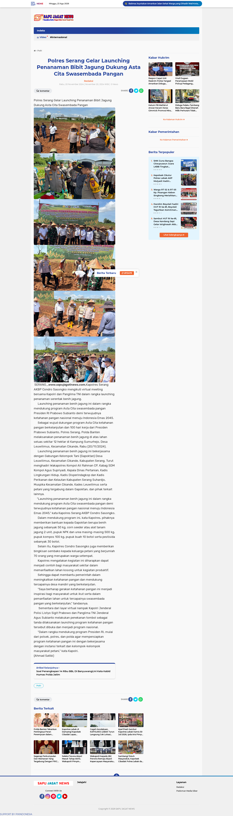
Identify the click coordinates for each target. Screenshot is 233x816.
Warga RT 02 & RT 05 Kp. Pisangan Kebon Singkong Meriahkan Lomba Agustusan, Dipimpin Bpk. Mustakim (165, 192)
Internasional (59, 37)
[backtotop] (116, 776)
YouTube (67, 800)
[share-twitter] (136, 90)
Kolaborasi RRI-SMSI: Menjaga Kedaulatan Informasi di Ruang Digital (161, 3)
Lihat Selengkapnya (173, 235)
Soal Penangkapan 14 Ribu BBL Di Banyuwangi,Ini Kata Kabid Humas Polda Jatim (73, 673)
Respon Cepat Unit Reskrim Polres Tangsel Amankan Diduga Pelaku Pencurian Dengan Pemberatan (160, 81)
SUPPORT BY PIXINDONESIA (16, 814)
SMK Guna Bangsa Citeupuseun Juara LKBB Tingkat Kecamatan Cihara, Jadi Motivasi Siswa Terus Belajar (164, 163)
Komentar (44, 91)
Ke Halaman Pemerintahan (173, 140)
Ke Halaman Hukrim (173, 119)
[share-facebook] (131, 90)
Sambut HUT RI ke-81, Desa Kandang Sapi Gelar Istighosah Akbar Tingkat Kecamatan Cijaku (166, 221)
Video (43, 37)
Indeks (41, 30)
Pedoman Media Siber (186, 791)
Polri (38, 685)
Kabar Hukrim (159, 57)
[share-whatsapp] (141, 90)
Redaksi (180, 787)
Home (40, 3)
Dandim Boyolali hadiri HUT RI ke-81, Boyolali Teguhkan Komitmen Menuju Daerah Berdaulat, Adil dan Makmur (166, 207)
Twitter (61, 800)
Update (127, 273)
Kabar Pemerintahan (164, 132)
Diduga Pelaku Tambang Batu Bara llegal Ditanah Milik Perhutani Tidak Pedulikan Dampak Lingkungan (187, 108)
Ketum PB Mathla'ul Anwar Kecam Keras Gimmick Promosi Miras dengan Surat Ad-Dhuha (160, 108)
